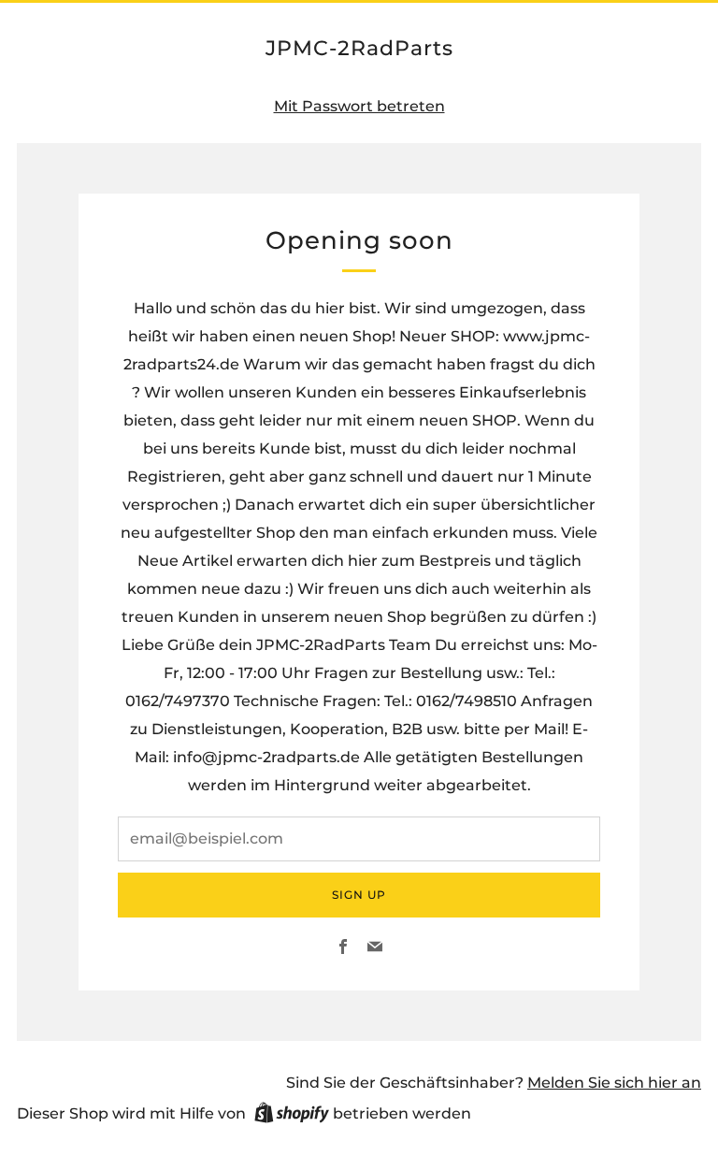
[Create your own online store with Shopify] (291, 1116)
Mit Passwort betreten (359, 106)
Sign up (359, 895)
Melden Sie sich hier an (614, 1082)
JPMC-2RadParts (359, 48)
